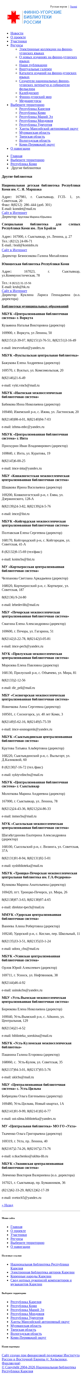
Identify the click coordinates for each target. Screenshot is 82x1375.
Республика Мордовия (36, 121)
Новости (16, 33)
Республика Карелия (34, 109)
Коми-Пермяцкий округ (37, 144)
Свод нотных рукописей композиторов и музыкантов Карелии (41, 1282)
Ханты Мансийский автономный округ (49, 128)
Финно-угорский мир (35, 97)
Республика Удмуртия (35, 124)
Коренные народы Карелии (30, 1276)
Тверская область (32, 136)
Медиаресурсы (30, 101)
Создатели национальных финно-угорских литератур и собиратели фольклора (44, 85)
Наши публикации (33, 65)
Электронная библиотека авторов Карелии (42, 1272)
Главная (16, 156)
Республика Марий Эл (36, 117)
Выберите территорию (27, 105)
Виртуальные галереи (35, 69)
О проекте (18, 37)
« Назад (7, 1205)
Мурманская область (34, 132)
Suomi (73, 6)
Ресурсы (16, 45)
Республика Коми (32, 113)
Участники (18, 41)
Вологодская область (35, 140)
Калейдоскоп (29, 93)
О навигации (20, 148)
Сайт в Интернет (14, 213)
